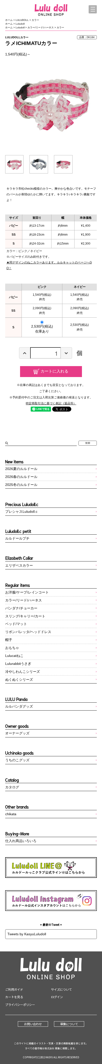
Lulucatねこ (14, 656)
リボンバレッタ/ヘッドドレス (28, 632)
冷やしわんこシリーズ (22, 672)
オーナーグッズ (17, 733)
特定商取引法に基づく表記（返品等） (51, 403)
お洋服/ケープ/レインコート (27, 592)
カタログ (12, 787)
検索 (87, 443)
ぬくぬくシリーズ (19, 679)
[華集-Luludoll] (51, 10)
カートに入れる (54, 371)
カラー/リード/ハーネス (40, 27)
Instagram (51, 900)
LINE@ (51, 867)
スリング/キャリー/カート (25, 616)
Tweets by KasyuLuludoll (26, 934)
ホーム (9, 20)
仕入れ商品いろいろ (20, 841)
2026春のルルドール (21, 477)
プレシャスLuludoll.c (21, 511)
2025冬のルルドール (21, 485)
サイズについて (61, 989)
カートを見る (14, 997)
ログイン (57, 997)
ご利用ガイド (14, 989)
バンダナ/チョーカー (21, 608)
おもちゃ (12, 648)
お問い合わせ (33, 1024)
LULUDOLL (22, 20)
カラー (35, 20)
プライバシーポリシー (20, 1004)
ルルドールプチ (17, 538)
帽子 (8, 640)
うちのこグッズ (17, 760)
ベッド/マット (16, 624)
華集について (69, 1024)
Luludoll (20, 23)
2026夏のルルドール (21, 469)
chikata (10, 814)
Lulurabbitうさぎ (18, 664)
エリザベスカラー (19, 565)
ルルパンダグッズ (19, 706)
